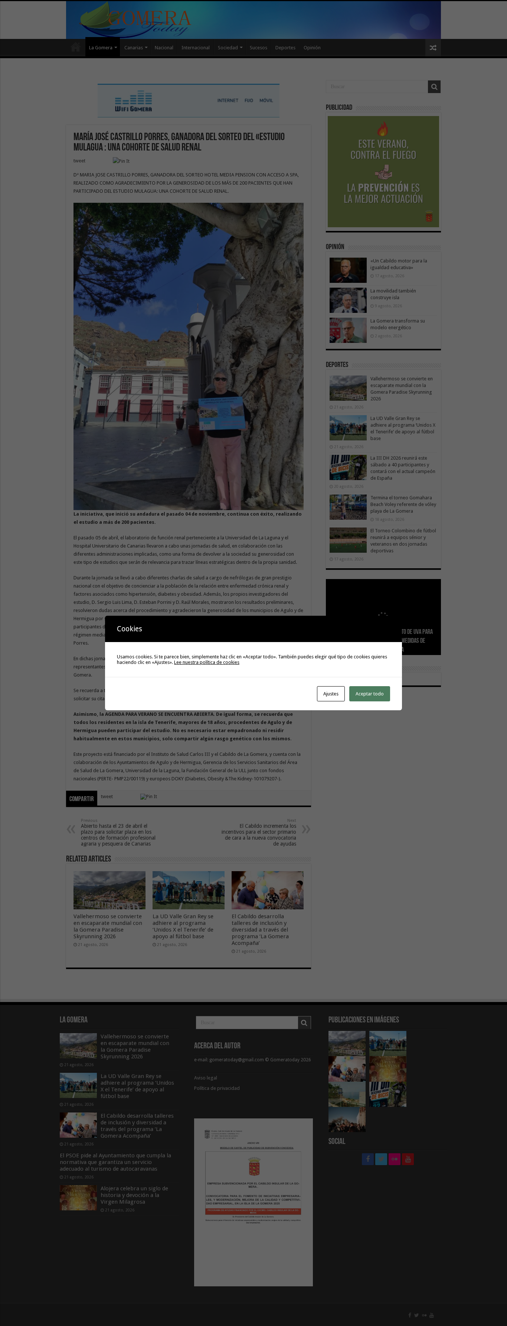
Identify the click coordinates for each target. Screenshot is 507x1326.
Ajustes (330, 694)
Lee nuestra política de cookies (206, 662)
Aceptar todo (370, 694)
